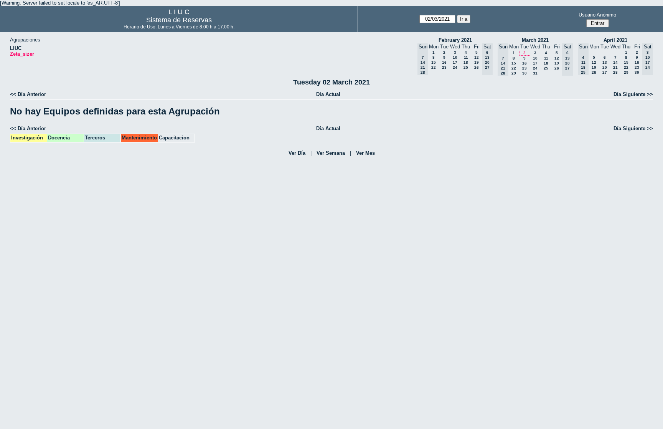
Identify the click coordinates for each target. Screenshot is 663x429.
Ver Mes (365, 153)
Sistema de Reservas (179, 20)
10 (455, 57)
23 (444, 67)
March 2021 (535, 40)
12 (476, 57)
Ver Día (297, 153)
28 (615, 72)
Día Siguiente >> (633, 94)
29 (513, 73)
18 (465, 62)
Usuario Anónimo (597, 15)
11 (466, 57)
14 (615, 62)
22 (433, 67)
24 (455, 67)
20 (604, 67)
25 (465, 67)
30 (524, 73)
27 (604, 72)
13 (604, 62)
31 (535, 73)
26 (476, 67)
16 (444, 62)
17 (455, 62)
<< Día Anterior (28, 94)
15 (433, 62)
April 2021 (615, 40)
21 (615, 67)
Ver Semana (331, 153)
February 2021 (455, 40)
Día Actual (328, 94)
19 (476, 62)
